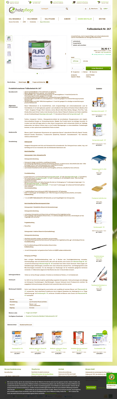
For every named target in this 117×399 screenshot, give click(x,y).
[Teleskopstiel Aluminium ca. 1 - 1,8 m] (99, 274)
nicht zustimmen (19, 389)
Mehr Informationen (50, 393)
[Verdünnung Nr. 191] (99, 216)
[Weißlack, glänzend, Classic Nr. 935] (38, 338)
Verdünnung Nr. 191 (42, 293)
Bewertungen (24, 82)
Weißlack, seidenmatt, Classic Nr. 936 (58, 349)
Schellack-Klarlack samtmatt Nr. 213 (79, 349)
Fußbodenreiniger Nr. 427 (80, 261)
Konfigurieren (102, 387)
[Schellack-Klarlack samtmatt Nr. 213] (79, 338)
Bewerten (94, 72)
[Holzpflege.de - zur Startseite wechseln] (21, 10)
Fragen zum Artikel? (31, 313)
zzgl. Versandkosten (106, 52)
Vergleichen (76, 72)
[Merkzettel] (85, 8)
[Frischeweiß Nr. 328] (100, 338)
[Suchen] (67, 8)
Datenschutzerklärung (64, 372)
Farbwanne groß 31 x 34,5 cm (99, 170)
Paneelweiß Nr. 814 (17, 348)
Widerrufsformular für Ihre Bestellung (42, 374)
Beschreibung (11, 82)
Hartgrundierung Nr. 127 (76, 114)
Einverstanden (91, 387)
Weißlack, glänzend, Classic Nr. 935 (38, 349)
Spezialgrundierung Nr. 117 (47, 114)
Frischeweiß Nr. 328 (99, 348)
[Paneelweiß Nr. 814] (17, 338)
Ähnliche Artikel (11, 324)
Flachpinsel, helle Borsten (99, 198)
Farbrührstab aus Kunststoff (99, 257)
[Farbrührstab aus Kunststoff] (99, 245)
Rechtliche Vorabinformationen (40, 372)
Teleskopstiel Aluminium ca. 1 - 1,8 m (99, 286)
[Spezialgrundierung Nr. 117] (99, 100)
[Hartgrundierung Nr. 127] (99, 129)
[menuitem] (106, 2)
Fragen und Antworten (40, 82)
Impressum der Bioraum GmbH (67, 374)
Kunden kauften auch (26, 324)
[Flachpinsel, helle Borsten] (99, 187)
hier (67, 391)
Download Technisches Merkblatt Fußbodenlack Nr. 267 (41, 316)
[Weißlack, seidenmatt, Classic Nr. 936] (58, 338)
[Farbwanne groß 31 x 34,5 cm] (99, 158)
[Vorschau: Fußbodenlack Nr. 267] (9, 38)
